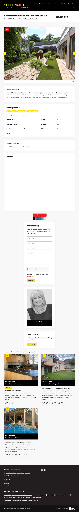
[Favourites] (73, 7)
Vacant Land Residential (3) (64, 495)
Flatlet (14, 111)
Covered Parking (32, 111)
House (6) (36, 495)
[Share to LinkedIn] (39, 218)
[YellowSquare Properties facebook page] (45, 470)
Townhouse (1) (51, 495)
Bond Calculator (39, 215)
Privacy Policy (8, 486)
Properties (42, 4)
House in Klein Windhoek (20, 19)
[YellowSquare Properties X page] (42, 470)
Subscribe (31, 344)
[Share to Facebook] (36, 218)
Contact (70, 4)
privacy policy (30, 276)
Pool (8, 111)
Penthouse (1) (43, 495)
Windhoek (32, 19)
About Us (63, 4)
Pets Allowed (22, 111)
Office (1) (35, 500)
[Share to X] (34, 218)
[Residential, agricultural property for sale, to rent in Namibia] (17, 5)
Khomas (38, 19)
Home (35, 4)
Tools (50, 4)
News (56, 4)
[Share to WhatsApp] (42, 218)
